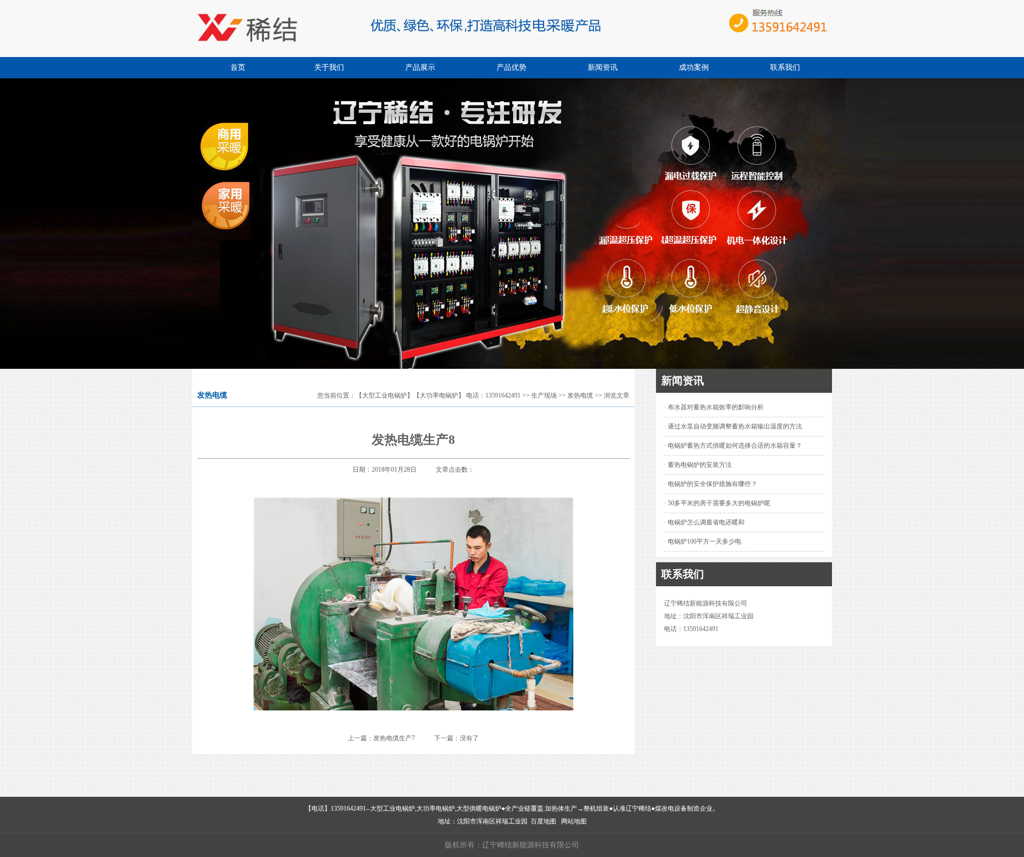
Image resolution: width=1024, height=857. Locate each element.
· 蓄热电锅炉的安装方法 (698, 464)
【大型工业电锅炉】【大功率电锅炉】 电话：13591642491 (438, 395)
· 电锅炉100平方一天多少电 (702, 541)
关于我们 (329, 67)
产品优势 (511, 67)
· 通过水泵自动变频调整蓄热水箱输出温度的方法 (733, 426)
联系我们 (785, 67)
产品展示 (420, 67)
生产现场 (544, 395)
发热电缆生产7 (394, 738)
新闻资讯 (603, 67)
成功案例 (694, 67)
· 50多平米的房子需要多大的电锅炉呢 (717, 503)
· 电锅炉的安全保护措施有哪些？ (710, 484)
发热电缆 (580, 395)
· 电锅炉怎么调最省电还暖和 (704, 522)
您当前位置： (336, 395)
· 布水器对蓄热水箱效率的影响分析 (714, 407)
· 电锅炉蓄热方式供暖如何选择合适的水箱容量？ (733, 445)
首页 (237, 67)
